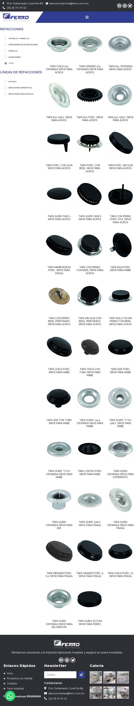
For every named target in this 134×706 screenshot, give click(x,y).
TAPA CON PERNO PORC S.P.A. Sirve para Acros (120, 219)
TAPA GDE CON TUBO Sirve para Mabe (59, 422)
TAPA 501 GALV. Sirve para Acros (120, 119)
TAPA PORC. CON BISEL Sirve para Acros (89, 168)
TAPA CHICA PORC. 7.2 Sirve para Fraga (120, 575)
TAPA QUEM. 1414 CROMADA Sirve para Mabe (90, 423)
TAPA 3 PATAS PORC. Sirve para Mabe (90, 473)
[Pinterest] (124, 5)
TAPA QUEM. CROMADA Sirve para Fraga (120, 525)
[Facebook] (119, 5)
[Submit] (81, 674)
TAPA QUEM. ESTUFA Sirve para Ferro (90, 623)
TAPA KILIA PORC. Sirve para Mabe (120, 269)
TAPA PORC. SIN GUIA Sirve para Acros (120, 167)
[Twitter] (130, 5)
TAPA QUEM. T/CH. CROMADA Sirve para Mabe (59, 474)
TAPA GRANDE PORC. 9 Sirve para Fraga (89, 575)
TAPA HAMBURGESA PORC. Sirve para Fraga (59, 270)
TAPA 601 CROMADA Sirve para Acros (120, 68)
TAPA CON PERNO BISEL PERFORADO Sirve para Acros (59, 321)
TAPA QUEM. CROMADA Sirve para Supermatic (120, 474)
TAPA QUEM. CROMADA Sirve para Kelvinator (59, 624)
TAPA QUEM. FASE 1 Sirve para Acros (59, 218)
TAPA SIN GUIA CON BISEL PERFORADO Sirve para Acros (89, 321)
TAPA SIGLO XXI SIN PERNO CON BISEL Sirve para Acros (120, 321)
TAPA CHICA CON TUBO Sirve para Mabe (89, 372)
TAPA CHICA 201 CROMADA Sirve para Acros (59, 69)
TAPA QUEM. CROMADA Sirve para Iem (59, 525)
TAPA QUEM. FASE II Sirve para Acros (90, 218)
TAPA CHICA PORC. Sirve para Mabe (59, 371)
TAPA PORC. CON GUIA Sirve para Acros (59, 167)
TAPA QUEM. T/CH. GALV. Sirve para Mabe (120, 423)
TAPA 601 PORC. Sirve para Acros (89, 119)
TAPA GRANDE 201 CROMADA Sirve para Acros (90, 69)
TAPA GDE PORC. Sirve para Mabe (120, 371)
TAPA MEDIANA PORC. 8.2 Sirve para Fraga (59, 575)
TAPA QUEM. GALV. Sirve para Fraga (90, 524)
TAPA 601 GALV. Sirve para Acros (59, 119)
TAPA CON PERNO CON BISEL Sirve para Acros (89, 270)
